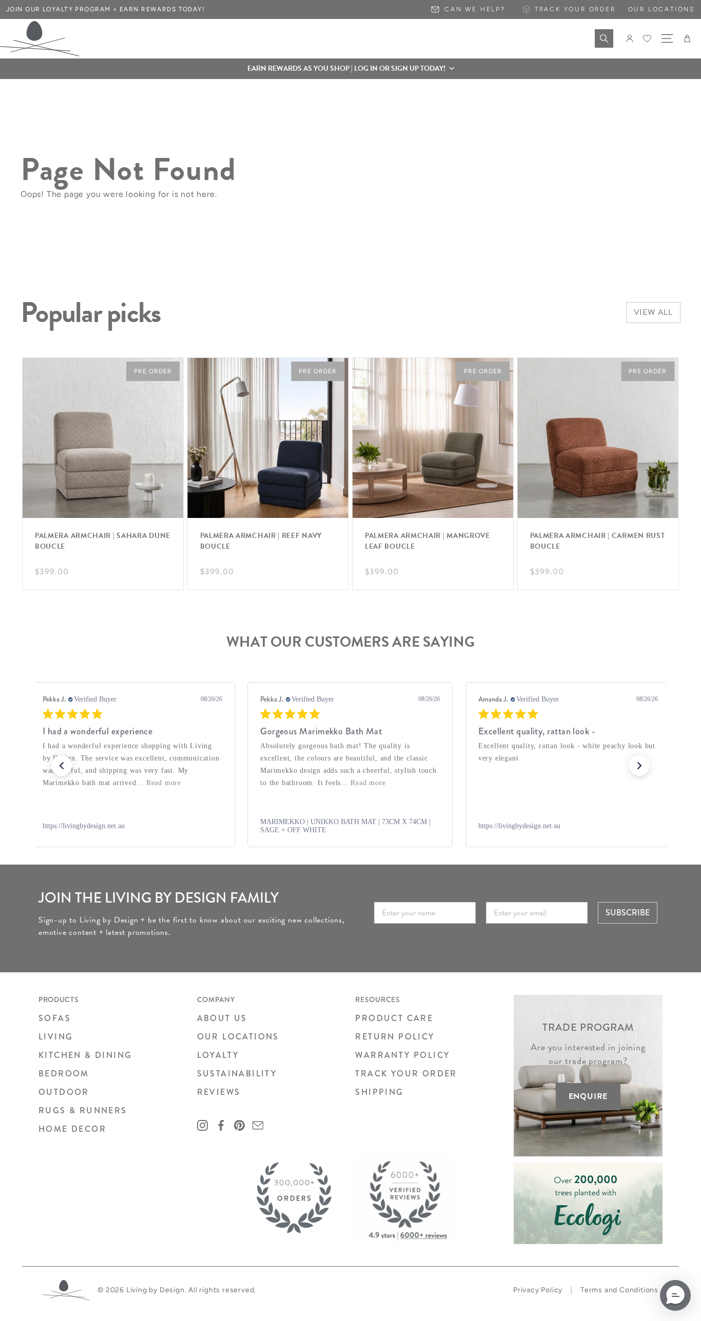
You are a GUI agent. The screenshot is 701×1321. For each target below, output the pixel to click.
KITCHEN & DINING (85, 1055)
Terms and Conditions (619, 1290)
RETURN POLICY (394, 1037)
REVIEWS (219, 1092)
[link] (132, 826)
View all (653, 312)
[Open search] (604, 38)
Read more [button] (150, 783)
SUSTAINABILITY (237, 1073)
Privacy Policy (537, 1290)
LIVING (55, 1037)
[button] (350, 68)
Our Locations (661, 9)
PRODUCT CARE (394, 1018)
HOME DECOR (72, 1129)
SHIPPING (379, 1092)
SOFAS (54, 1018)
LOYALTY (218, 1055)
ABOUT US (222, 1018)
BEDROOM (63, 1073)
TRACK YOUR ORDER (406, 1073)
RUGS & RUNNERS (82, 1110)
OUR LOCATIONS (238, 1037)
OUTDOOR (63, 1092)
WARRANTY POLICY (402, 1055)
